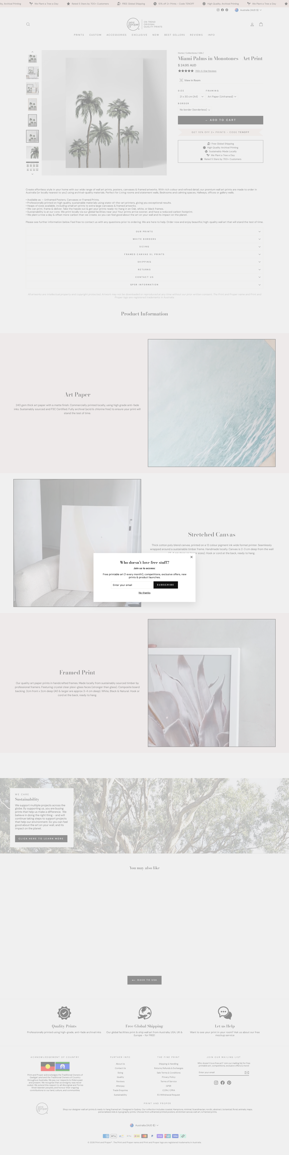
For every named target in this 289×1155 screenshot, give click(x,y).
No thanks (145, 592)
